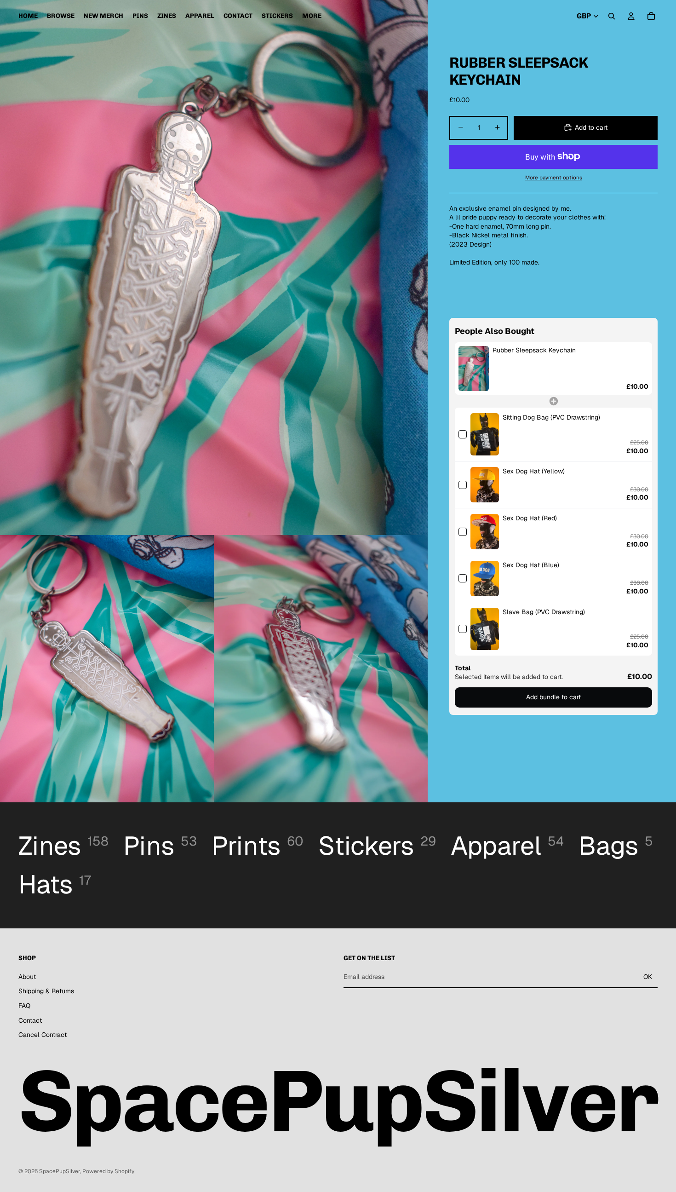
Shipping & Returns (46, 991)
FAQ (24, 1006)
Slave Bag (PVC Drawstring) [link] (544, 612)
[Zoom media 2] (107, 668)
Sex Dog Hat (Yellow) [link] (534, 471)
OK (647, 977)
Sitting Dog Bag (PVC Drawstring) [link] (551, 417)
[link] (473, 368)
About (27, 977)
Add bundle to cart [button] (553, 697)
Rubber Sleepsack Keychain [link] (534, 350)
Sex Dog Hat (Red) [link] (530, 518)
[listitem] (312, 16)
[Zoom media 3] (321, 668)
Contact (30, 1020)
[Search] (612, 16)
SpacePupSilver (59, 1171)
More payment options (553, 177)
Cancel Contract (42, 1035)
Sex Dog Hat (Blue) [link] (531, 565)
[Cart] (651, 16)
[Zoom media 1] (214, 267)
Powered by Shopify (108, 1171)
